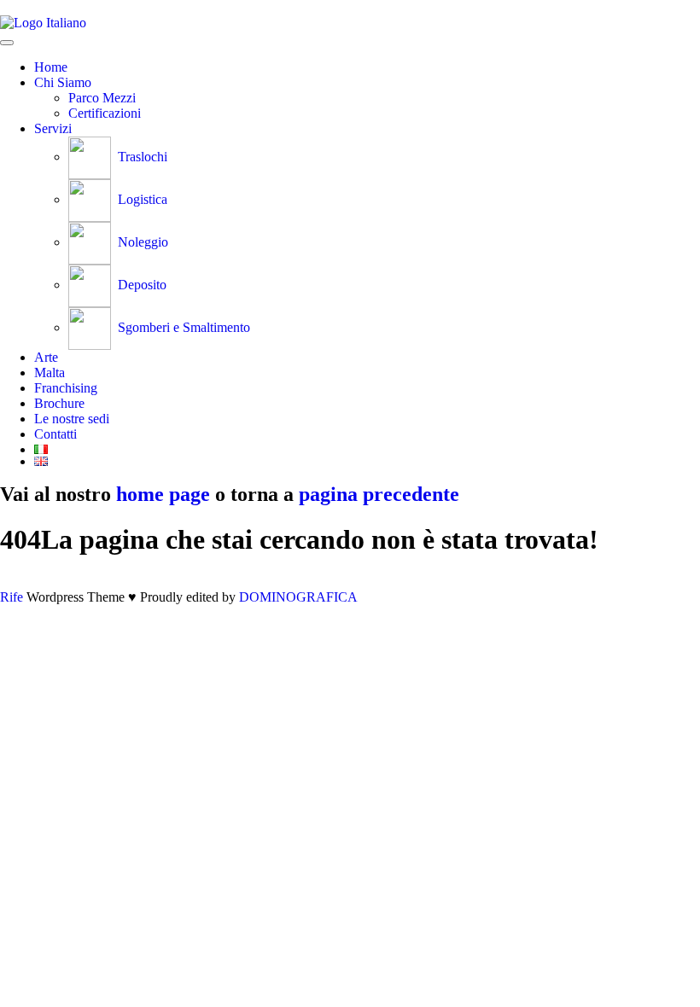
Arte (46, 357)
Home (50, 67)
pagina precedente (379, 494)
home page (163, 494)
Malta (49, 372)
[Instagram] (15, 582)
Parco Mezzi (102, 97)
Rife (11, 597)
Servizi (53, 128)
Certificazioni (104, 113)
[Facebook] (5, 582)
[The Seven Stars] (350, 23)
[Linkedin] (25, 582)
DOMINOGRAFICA (298, 597)
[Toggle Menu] (7, 42)
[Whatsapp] (46, 582)
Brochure (59, 403)
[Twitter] (36, 582)
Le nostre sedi (71, 418)
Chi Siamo (62, 82)
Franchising (65, 388)
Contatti (55, 434)
